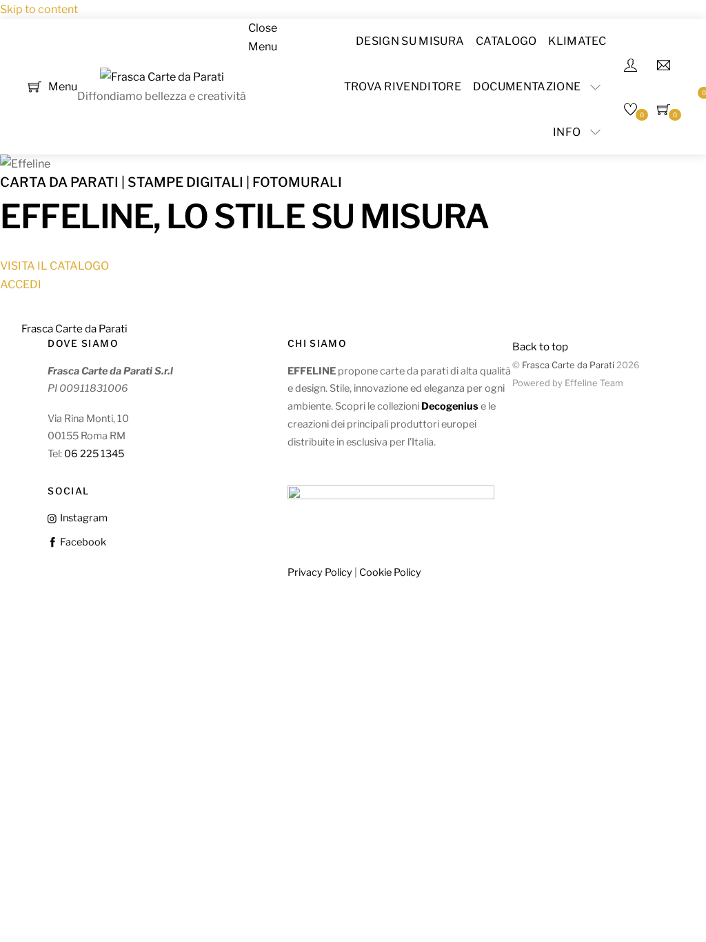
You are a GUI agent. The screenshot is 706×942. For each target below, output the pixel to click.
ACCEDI (20, 284)
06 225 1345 (94, 454)
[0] (34, 85)
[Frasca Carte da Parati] (162, 76)
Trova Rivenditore (402, 86)
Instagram (82, 518)
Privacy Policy (320, 572)
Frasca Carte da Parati (568, 365)
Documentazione (527, 86)
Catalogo (506, 41)
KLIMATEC (577, 41)
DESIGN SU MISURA (410, 41)
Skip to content (39, 9)
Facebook (81, 542)
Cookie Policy (390, 572)
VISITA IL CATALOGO (54, 265)
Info (567, 132)
